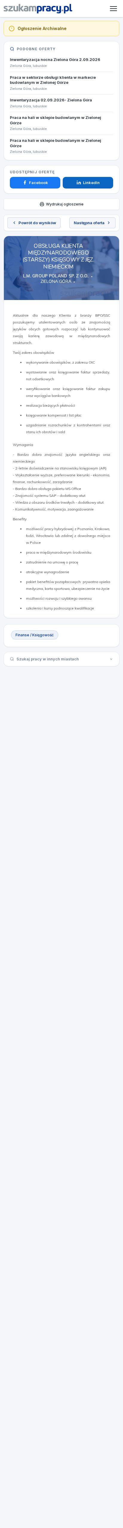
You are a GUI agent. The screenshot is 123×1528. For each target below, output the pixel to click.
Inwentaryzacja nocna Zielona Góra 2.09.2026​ (55, 59)
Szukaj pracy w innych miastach (47, 659)
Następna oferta (89, 222)
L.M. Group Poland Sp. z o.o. (56, 276)
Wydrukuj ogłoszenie (65, 204)
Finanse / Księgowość (35, 635)
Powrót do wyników (37, 222)
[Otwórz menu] (113, 8)
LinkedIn (91, 182)
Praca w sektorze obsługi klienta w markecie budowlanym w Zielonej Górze (53, 80)
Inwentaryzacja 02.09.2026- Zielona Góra (51, 100)
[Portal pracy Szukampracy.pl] (38, 8)
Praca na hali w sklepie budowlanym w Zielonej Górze (55, 120)
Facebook (38, 182)
